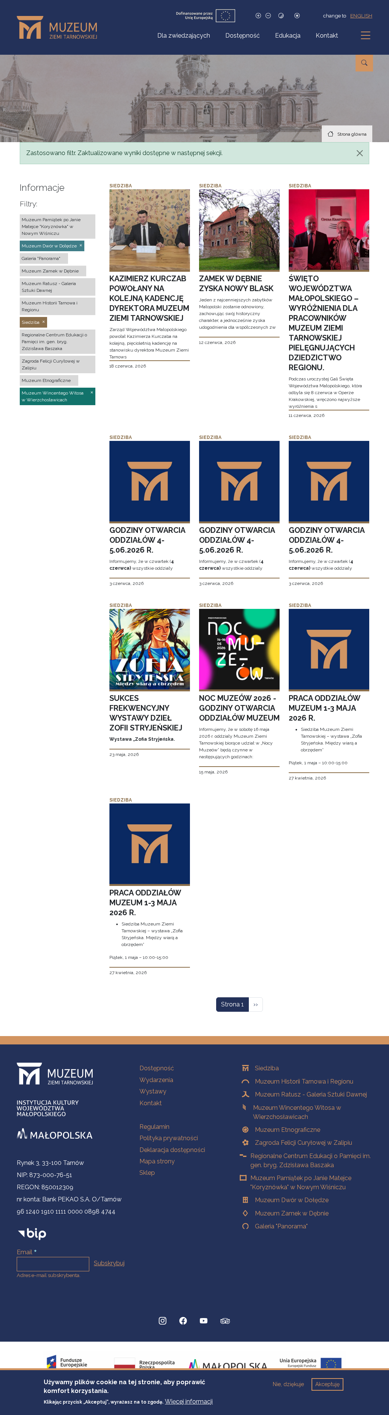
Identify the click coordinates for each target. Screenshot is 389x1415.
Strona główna (352, 134)
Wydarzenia (156, 1080)
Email (24, 1252)
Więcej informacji (189, 1401)
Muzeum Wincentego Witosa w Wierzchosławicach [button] (53, 396)
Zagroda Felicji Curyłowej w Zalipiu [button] (51, 364)
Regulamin (154, 1126)
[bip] (32, 1234)
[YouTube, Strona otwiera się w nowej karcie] (203, 1321)
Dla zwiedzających (183, 35)
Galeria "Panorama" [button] (41, 258)
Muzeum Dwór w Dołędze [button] (49, 246)
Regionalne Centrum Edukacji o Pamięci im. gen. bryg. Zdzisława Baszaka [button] (54, 341)
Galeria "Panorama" (281, 1226)
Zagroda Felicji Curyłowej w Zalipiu (303, 1142)
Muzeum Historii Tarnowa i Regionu (304, 1081)
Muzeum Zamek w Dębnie (292, 1213)
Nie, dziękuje (288, 1384)
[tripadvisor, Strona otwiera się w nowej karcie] (225, 1322)
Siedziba (267, 1068)
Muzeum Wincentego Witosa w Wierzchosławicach (297, 1112)
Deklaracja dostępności (172, 1150)
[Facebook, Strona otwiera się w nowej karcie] (183, 1321)
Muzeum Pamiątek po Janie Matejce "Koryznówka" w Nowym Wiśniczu (300, 1182)
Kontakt (327, 35)
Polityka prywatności (168, 1138)
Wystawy (152, 1091)
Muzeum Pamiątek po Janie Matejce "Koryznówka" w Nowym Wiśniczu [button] (51, 226)
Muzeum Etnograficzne (287, 1129)
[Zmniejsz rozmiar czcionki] (268, 15)
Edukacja (287, 35)
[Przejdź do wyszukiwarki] (364, 63)
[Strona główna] (60, 27)
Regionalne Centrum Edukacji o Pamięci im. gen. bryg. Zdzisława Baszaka (310, 1160)
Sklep (147, 1172)
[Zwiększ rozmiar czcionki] (258, 15)
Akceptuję (327, 1384)
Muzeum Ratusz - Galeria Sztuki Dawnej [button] (49, 287)
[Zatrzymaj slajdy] (297, 15)
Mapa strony (157, 1161)
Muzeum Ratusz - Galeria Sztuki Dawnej (311, 1094)
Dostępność (242, 35)
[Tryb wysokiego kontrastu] (281, 15)
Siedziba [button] (31, 322)
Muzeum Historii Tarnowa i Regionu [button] (49, 306)
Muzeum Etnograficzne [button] (46, 380)
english (361, 16)
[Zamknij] (360, 153)
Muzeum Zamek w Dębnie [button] (50, 271)
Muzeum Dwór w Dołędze (292, 1200)
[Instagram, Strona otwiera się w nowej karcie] (162, 1321)
